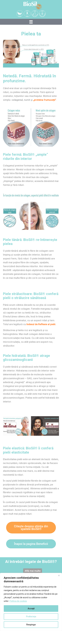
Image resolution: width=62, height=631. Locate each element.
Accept (31, 608)
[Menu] (31, 22)
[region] (31, 602)
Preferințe (31, 616)
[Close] (59, 575)
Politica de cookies (18, 601)
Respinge (31, 624)
